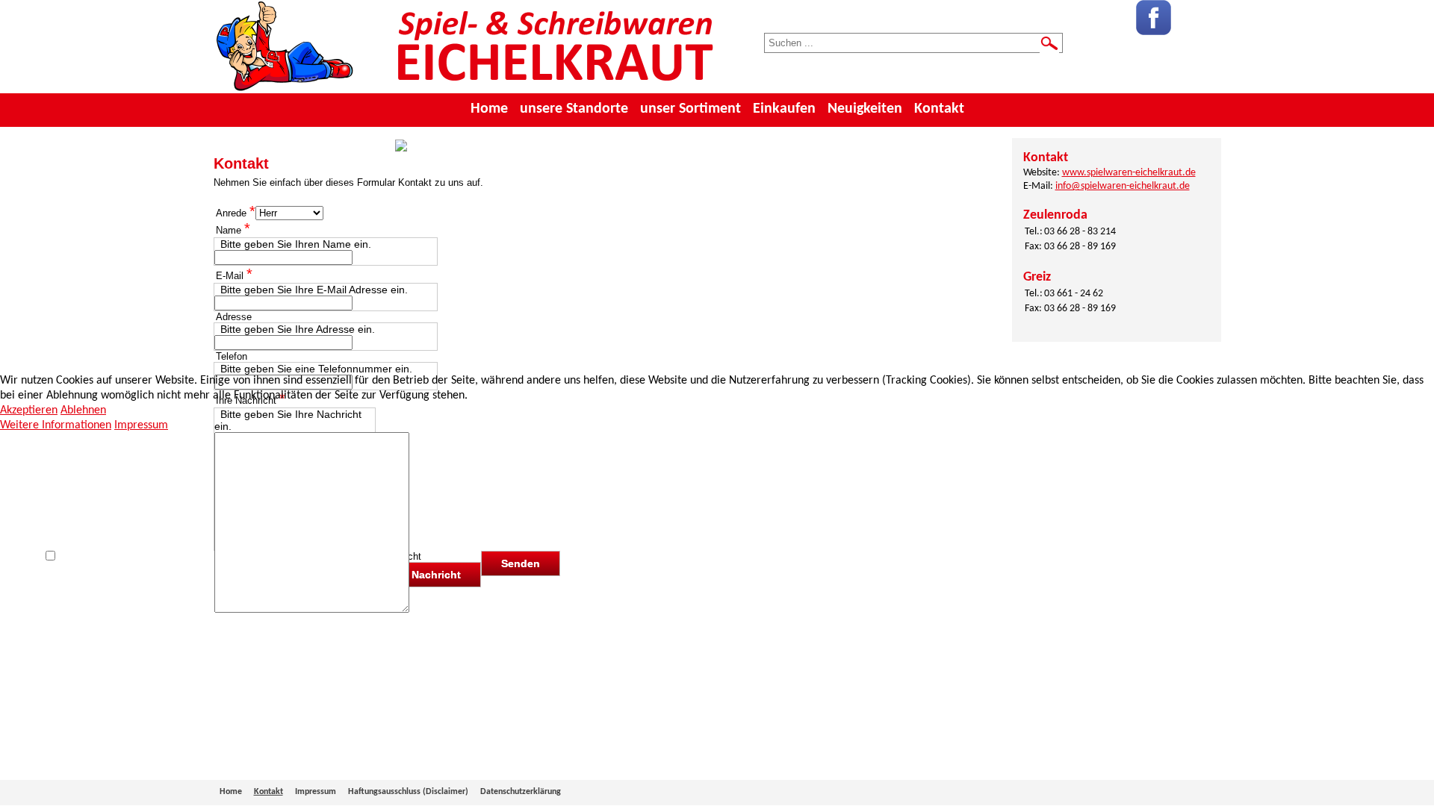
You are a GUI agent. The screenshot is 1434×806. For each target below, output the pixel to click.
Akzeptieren (29, 410)
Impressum (141, 425)
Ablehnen (83, 410)
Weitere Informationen (55, 425)
